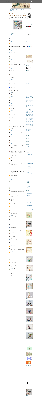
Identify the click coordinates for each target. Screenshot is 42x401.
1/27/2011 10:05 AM (13, 192)
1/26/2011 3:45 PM (12, 169)
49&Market (27, 94)
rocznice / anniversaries (28, 122)
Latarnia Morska (30, 112)
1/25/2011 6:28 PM (12, 124)
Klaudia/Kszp (28, 181)
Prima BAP (28, 119)
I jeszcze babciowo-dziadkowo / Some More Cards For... (29, 166)
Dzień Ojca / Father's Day (30, 104)
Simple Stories (31, 125)
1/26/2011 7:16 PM (12, 179)
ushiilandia (28, 206)
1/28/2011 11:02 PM (12, 240)
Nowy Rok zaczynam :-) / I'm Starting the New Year (29, 174)
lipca (27, 149)
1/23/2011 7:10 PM (12, 44)
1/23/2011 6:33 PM (12, 41)
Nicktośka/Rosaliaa (28, 186)
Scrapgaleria (27, 124)
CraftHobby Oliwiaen (28, 83)
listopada (28, 146)
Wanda (11, 96)
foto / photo (31, 105)
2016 (27, 141)
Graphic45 (28, 106)
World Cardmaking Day (28, 130)
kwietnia (28, 151)
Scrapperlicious (28, 198)
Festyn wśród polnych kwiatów (29, 180)
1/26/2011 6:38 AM (12, 140)
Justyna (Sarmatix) (12, 113)
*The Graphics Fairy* (29, 202)
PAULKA (11, 218)
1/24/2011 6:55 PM (12, 100)
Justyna (11, 92)
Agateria (30, 94)
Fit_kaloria (11, 261)
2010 (27, 176)
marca (27, 152)
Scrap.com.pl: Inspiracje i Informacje (29, 208)
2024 (27, 135)
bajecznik (28, 96)
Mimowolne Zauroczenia (12, 162)
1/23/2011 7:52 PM (12, 50)
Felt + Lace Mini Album (28, 195)
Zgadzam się (35, 1)
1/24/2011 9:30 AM (12, 68)
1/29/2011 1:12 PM (12, 253)
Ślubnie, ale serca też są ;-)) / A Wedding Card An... (29, 157)
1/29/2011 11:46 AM (13, 250)
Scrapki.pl (32, 124)
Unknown (11, 107)
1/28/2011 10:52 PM (12, 237)
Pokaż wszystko (32, 209)
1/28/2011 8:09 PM (12, 228)
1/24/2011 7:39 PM (12, 103)
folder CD (28, 105)
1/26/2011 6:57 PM (12, 176)
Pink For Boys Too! (28, 162)
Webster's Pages (31, 129)
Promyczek (11, 235)
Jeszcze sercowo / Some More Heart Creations (29, 160)
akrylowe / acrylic (27, 95)
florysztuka (11, 79)
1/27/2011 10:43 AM (13, 197)
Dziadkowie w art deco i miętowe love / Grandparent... (29, 168)
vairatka (11, 34)
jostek (11, 73)
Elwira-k (11, 215)
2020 (27, 138)
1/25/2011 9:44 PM (12, 130)
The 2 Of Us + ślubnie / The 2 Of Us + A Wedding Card (29, 159)
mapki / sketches (31, 114)
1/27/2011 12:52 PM (12, 204)
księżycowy (28, 183)
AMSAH (11, 82)
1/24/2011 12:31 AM (13, 62)
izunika (11, 128)
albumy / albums (30, 95)
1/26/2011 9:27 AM (12, 143)
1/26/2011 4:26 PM (12, 173)
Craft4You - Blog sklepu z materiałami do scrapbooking (29, 205)
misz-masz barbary (12, 226)
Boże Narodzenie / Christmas (29, 97)
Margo (11, 258)
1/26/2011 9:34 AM (12, 149)
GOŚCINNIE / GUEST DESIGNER (17, 9)
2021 (27, 137)
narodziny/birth (31, 117)
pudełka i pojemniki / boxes (30, 121)
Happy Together (28, 172)
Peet (27, 191)
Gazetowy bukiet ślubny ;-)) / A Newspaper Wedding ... (29, 173)
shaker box (28, 125)
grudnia (28, 145)
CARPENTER (12, 232)
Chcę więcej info (31, 1)
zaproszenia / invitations (30, 131)
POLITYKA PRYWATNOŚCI (12, 10)
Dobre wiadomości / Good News (29, 154)
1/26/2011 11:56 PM (12, 188)
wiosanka (11, 116)
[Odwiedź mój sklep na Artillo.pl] (29, 30)
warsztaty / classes (27, 129)
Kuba (29, 111)
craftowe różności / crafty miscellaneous (29, 99)
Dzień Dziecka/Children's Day (30, 102)
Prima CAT (31, 119)
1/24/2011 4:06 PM (12, 88)
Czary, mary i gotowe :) (12, 245)
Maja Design (27, 114)
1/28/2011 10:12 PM (12, 234)
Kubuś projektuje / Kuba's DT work (29, 111)
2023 (27, 136)
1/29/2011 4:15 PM (12, 260)
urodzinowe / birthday (28, 128)
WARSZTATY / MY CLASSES (12, 9)
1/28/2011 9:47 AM (12, 225)
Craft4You (27, 98)
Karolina (11, 110)
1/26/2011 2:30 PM (12, 161)
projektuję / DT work (29, 120)
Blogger (31, 386)
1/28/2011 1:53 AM (12, 222)
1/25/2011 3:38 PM (12, 115)
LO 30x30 (27, 113)
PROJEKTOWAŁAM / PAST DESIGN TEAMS (24, 9)
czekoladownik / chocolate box (28, 100)
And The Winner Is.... (29, 155)
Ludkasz (11, 125)
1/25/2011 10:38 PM (12, 134)
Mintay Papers (29, 115)
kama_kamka (12, 251)
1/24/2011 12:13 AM (13, 59)
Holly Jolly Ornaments (28, 191)
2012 (27, 144)
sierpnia (28, 148)
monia (11, 198)
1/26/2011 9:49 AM (12, 153)
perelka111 (11, 63)
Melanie (27, 196)
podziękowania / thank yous (31, 118)
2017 (27, 140)
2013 (27, 143)
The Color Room (31, 126)
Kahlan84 (11, 154)
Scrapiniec (30, 124)
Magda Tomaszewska (12, 268)
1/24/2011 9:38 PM (12, 106)
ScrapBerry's (30, 123)
